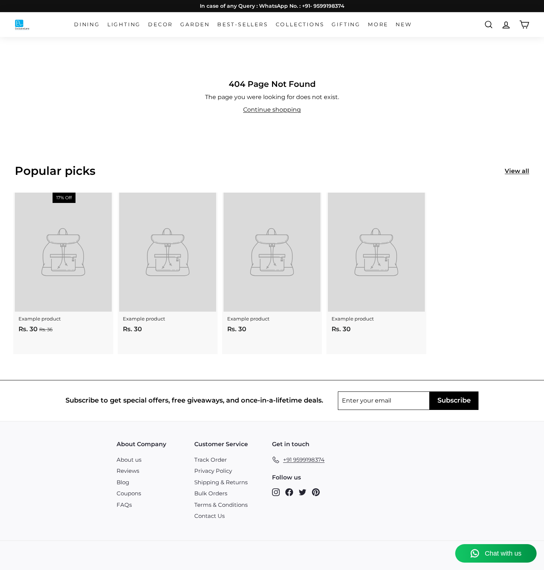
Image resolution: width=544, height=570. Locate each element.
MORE (378, 24)
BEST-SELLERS (242, 24)
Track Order (210, 459)
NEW (404, 24)
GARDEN (195, 24)
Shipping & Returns (221, 482)
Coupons (129, 493)
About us (129, 459)
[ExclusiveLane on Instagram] (276, 492)
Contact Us (209, 515)
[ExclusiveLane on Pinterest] (316, 492)
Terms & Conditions (221, 504)
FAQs (124, 504)
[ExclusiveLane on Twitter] (302, 492)
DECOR (160, 24)
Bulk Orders (210, 493)
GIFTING (346, 24)
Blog (123, 482)
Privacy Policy (213, 470)
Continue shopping (272, 109)
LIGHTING (124, 24)
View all (517, 170)
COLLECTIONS (300, 24)
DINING (87, 24)
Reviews (128, 470)
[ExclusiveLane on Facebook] (289, 492)
